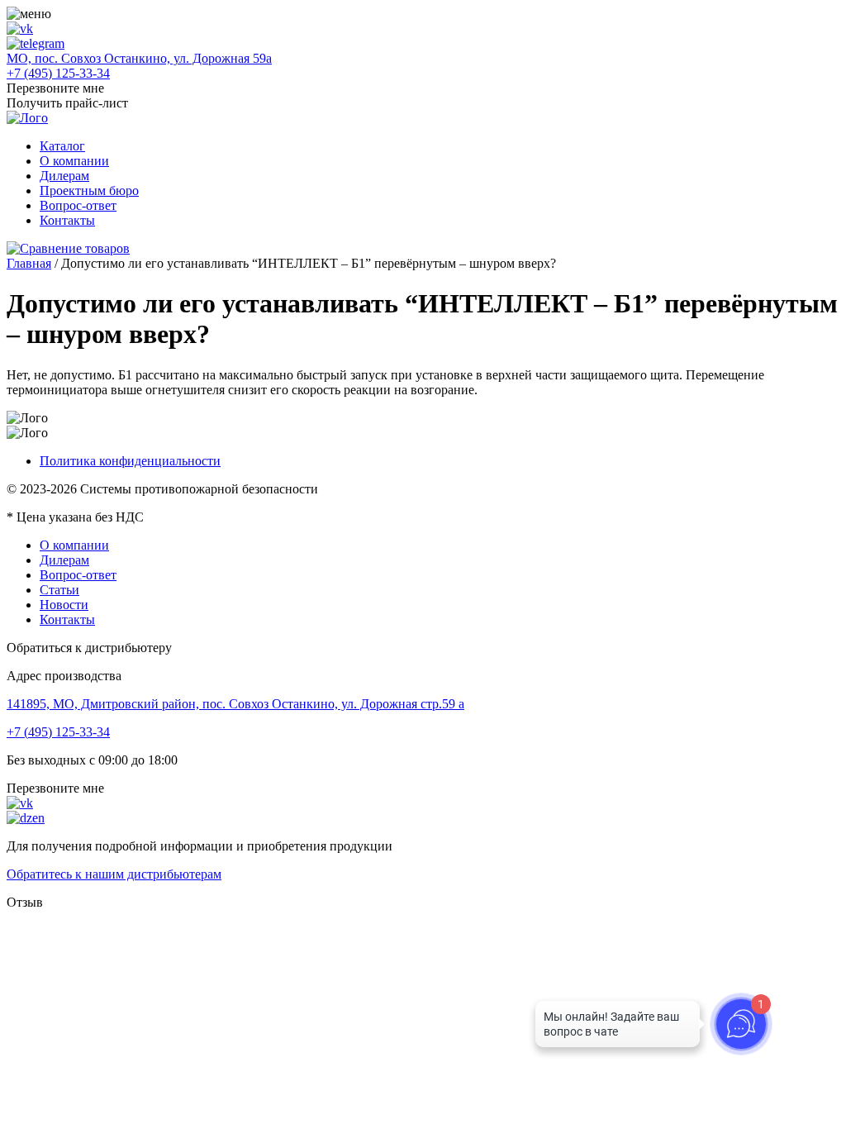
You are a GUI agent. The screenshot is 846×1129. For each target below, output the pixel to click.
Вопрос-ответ (78, 205)
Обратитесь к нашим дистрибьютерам (114, 874)
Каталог (62, 146)
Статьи (59, 590)
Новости (64, 605)
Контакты (67, 220)
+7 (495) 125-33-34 (58, 73)
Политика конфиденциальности (130, 461)
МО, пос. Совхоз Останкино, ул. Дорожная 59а (139, 58)
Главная (29, 263)
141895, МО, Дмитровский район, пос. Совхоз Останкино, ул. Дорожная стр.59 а (235, 704)
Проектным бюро (89, 190)
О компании (74, 161)
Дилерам (64, 176)
